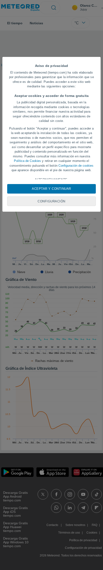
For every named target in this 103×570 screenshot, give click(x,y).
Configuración (51, 201)
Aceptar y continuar (51, 188)
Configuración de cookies (75, 165)
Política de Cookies (27, 161)
